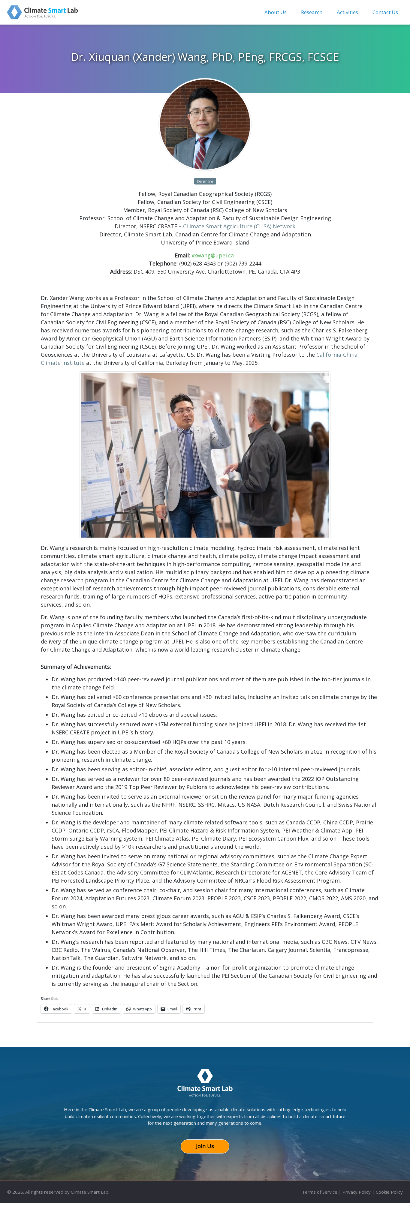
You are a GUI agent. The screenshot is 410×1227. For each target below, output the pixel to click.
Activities (347, 12)
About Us (275, 12)
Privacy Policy (356, 1192)
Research (311, 12)
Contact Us (385, 12)
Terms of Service (319, 1192)
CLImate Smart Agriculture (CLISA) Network (239, 226)
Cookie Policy (389, 1192)
